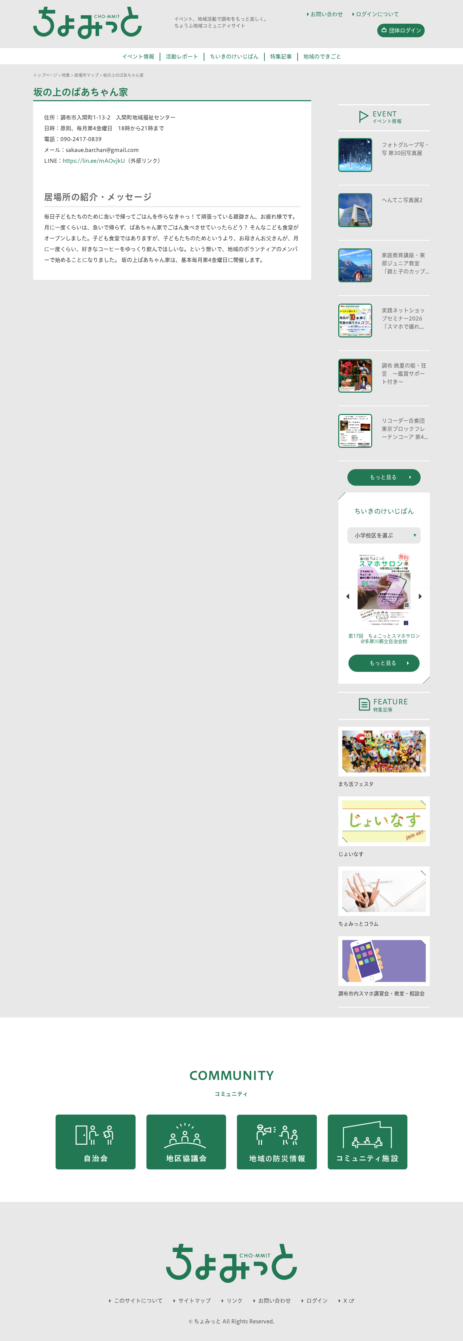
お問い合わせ (326, 14)
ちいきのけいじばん (234, 56)
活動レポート (182, 56)
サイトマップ (194, 1300)
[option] (384, 601)
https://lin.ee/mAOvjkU (94, 160)
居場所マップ (86, 75)
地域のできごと (322, 56)
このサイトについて (138, 1300)
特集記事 (281, 56)
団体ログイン (405, 30)
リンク (234, 1300)
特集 (66, 75)
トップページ (45, 75)
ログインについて (377, 14)
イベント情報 (138, 56)
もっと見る (383, 663)
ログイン (317, 1300)
